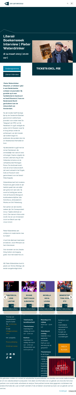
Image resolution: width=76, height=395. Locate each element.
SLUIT (72, 358)
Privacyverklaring (11, 342)
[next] (71, 297)
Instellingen (63, 391)
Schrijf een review (12, 346)
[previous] (5, 297)
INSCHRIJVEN (64, 348)
